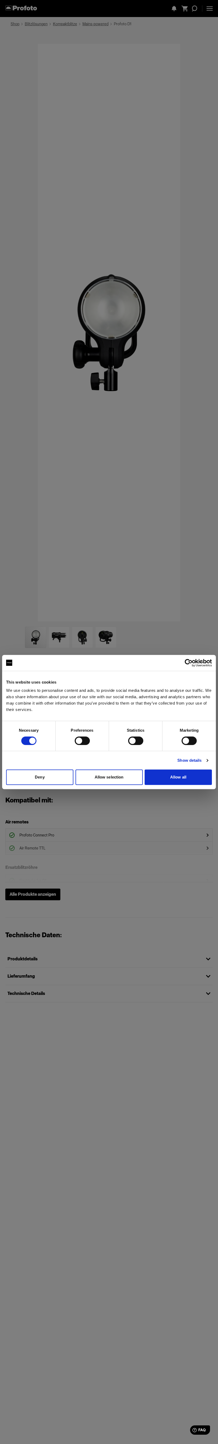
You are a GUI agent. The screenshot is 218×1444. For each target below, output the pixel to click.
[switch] (82, 740)
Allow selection (109, 777)
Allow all (178, 777)
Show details (189, 760)
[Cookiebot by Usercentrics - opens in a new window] (188, 663)
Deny (39, 777)
